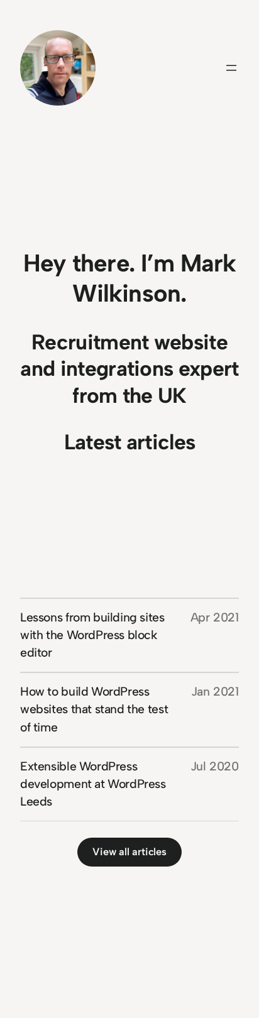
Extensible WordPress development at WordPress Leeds (93, 784)
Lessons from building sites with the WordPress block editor (92, 635)
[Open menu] (231, 67)
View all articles (129, 852)
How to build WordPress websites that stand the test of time (94, 709)
